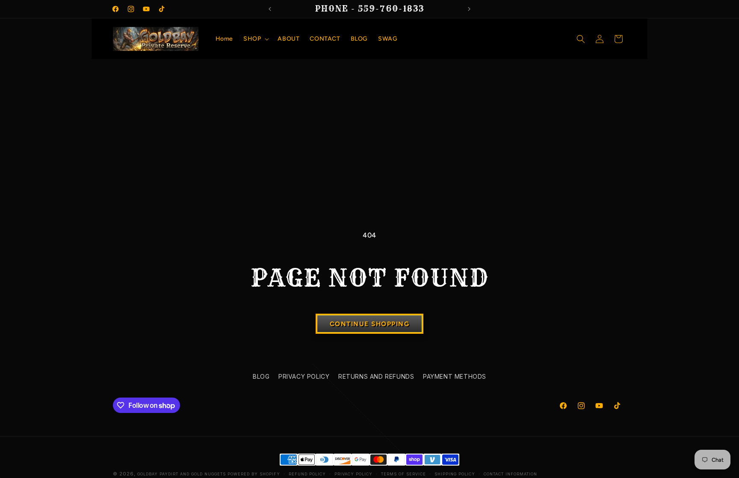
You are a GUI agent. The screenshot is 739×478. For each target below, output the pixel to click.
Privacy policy (353, 474)
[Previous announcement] (269, 9)
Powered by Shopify (254, 474)
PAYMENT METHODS (454, 376)
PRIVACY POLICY (303, 376)
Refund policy (307, 474)
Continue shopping (370, 324)
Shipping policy (455, 474)
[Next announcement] (469, 9)
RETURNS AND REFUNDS (376, 376)
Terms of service (403, 474)
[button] (255, 39)
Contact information (510, 474)
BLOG (261, 376)
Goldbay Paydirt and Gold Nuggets (181, 474)
